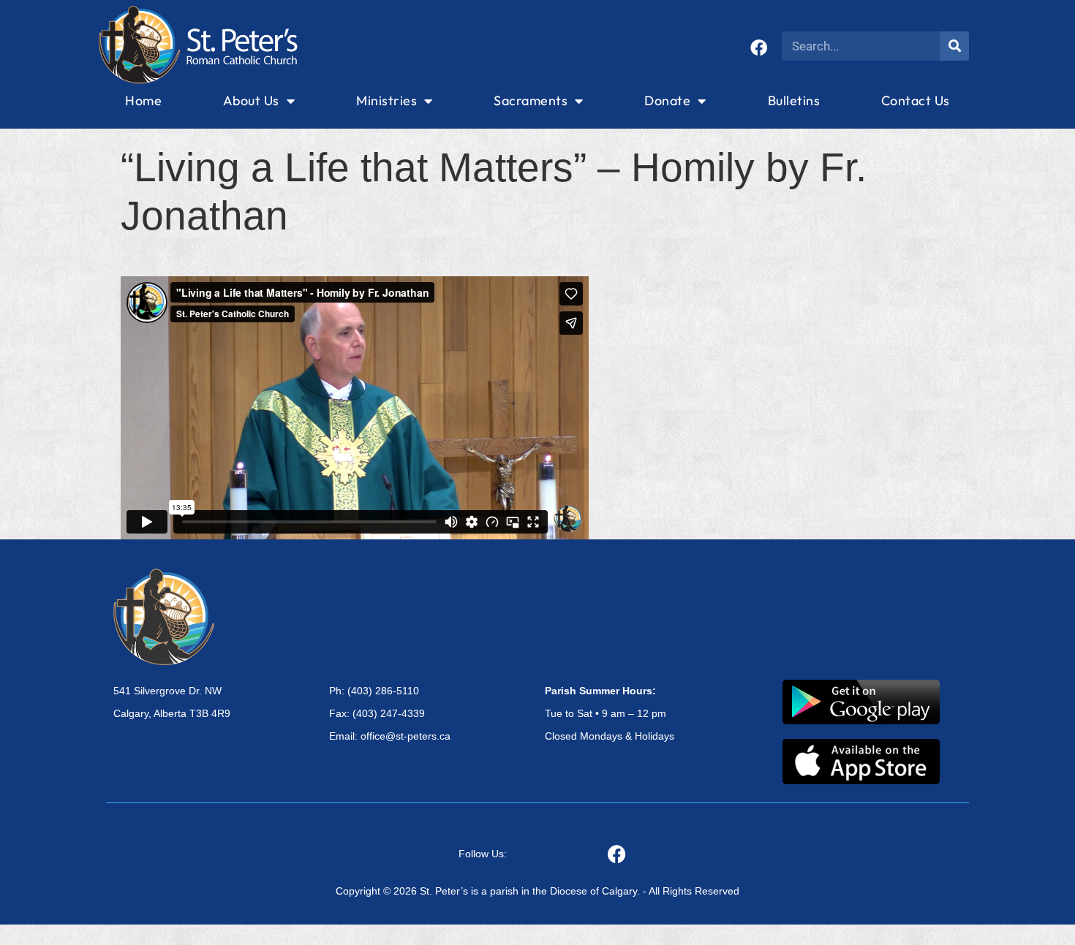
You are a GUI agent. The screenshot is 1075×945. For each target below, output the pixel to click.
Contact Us (915, 100)
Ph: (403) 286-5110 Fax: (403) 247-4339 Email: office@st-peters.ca (389, 713)
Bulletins (794, 100)
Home (143, 100)
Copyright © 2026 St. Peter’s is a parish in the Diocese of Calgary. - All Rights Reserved (537, 891)
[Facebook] (758, 47)
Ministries (386, 100)
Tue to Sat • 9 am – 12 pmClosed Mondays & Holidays (609, 713)
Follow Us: (483, 853)
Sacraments (530, 100)
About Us (251, 100)
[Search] (954, 46)
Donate (667, 100)
